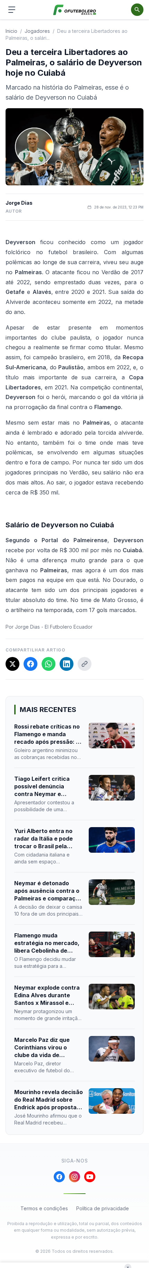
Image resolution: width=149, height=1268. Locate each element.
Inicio (11, 31)
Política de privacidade (102, 1208)
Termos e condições (44, 1208)
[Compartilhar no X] (12, 664)
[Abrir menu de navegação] (12, 9)
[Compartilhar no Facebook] (30, 664)
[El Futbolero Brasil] (74, 10)
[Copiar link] (84, 664)
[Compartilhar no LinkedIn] (66, 664)
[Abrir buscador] (137, 9)
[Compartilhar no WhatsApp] (48, 664)
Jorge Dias (19, 203)
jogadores (37, 31)
